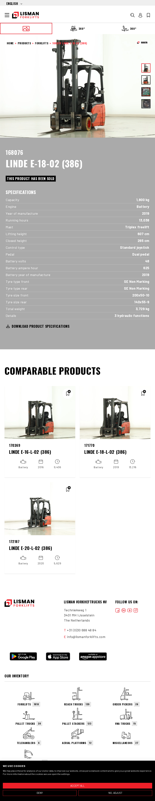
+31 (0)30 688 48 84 (81, 630)
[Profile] (140, 15)
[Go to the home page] (25, 15)
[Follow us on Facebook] (117, 610)
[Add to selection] (67, 393)
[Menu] (7, 15)
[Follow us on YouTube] (129, 610)
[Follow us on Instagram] (135, 610)
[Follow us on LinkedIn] (123, 610)
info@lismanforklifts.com (86, 637)
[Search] (132, 15)
